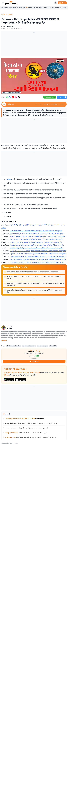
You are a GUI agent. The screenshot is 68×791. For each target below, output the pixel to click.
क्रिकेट (32, 372)
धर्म (28, 372)
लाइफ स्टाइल (58, 7)
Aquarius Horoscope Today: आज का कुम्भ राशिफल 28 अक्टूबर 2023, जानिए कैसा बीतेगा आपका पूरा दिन (38, 259)
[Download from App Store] (20, 379)
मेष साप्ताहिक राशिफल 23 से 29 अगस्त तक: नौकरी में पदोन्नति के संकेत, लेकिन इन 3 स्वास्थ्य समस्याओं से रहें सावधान (34, 278)
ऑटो (53, 7)
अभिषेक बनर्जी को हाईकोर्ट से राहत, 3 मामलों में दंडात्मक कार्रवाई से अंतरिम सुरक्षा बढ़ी (26, 428)
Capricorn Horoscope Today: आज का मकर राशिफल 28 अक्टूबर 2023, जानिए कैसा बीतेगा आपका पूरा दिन (38, 257)
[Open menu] (2, 2)
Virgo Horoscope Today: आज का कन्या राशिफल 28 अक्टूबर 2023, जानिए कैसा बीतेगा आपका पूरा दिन (37, 245)
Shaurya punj (10, 26)
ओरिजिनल (30, 7)
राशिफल (64, 7)
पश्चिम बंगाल (22, 7)
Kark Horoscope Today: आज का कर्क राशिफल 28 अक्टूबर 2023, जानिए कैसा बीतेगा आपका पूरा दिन (36, 239)
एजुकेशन (36, 7)
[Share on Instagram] (16, 97)
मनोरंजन (45, 7)
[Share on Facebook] (10, 97)
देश (4, 372)
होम (2, 7)
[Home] (11, 3)
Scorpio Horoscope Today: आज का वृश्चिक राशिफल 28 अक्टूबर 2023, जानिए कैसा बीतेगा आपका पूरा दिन (38, 251)
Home (3, 14)
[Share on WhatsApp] (7, 97)
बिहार (10, 7)
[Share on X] (19, 97)
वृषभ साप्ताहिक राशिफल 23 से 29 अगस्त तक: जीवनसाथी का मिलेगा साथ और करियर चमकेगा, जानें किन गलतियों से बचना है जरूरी (35, 284)
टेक (49, 7)
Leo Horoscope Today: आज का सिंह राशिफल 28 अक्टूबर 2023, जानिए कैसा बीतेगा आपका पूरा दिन (36, 242)
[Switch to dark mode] (55, 2)
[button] (34, 76)
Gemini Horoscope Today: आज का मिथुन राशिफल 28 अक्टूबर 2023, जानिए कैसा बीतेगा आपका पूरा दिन (37, 236)
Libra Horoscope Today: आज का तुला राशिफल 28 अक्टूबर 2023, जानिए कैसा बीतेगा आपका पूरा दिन (36, 248)
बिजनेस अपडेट (22, 372)
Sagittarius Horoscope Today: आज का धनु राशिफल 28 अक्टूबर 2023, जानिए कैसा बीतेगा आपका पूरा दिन (38, 254)
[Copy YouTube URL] (13, 97)
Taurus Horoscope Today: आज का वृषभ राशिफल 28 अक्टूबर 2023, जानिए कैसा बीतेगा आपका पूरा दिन (37, 234)
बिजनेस (40, 7)
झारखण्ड (6, 7)
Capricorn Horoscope (29, 346)
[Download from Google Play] (9, 379)
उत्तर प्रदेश (15, 7)
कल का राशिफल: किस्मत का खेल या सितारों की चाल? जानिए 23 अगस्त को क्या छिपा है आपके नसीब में (32, 272)
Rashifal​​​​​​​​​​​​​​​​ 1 (53, 346)
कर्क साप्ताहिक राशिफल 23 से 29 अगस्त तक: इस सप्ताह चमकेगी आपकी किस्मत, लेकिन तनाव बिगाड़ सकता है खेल (34, 291)
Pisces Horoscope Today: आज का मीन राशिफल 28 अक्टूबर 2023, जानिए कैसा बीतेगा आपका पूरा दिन (36, 262)
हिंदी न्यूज (6, 375)
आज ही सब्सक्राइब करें (34, 361)
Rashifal (10, 14)
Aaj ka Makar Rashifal (13, 346)
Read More (4, 340)
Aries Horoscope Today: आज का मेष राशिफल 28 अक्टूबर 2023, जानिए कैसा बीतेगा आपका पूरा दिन (36, 231)
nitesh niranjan (42, 346)
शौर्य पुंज (11, 328)
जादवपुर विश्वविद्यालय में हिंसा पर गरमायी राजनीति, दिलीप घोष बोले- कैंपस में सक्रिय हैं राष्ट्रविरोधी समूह (31, 423)
